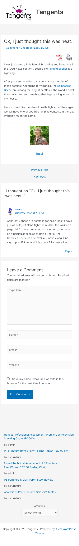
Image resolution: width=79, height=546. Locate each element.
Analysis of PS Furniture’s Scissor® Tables (30, 492)
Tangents (49, 12)
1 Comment (11, 47)
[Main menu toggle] (71, 12)
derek (18, 209)
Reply (68, 251)
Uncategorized (30, 47)
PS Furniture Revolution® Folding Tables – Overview (36, 450)
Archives (39, 505)
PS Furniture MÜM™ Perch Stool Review (28, 479)
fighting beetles (58, 68)
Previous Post (39, 170)
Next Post (40, 176)
